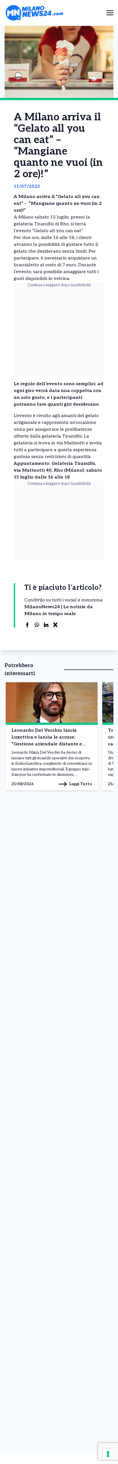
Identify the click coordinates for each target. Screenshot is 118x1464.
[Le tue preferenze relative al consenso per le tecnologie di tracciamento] (108, 1454)
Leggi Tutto (80, 784)
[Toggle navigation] (110, 12)
